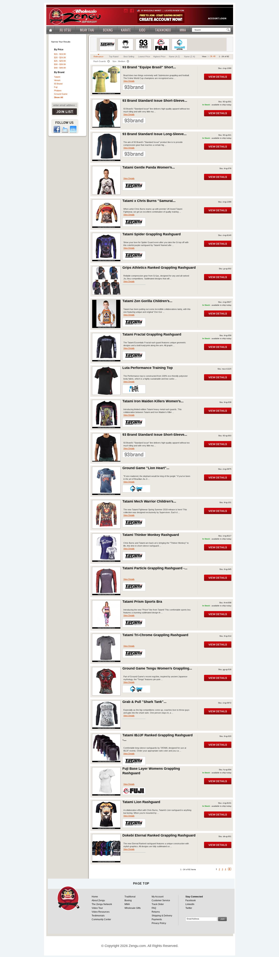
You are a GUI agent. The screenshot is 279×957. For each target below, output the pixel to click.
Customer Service (161, 900)
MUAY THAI (87, 30)
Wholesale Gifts (133, 908)
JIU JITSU (65, 30)
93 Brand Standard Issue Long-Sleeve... (154, 134)
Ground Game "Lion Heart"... (145, 468)
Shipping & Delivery (162, 915)
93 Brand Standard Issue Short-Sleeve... (154, 100)
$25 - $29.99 (60, 61)
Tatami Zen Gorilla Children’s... (147, 301)
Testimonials (98, 915)
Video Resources (101, 912)
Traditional (130, 896)
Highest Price (159, 56)
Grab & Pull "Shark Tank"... (144, 702)
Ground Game (60, 94)
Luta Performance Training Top (147, 368)
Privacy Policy (159, 923)
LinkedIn (189, 904)
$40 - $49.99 (60, 68)
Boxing (128, 900)
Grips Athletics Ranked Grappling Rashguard (159, 267)
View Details (129, 81)
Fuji (55, 87)
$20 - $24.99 (60, 57)
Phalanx (57, 90)
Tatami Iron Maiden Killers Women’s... (153, 401)
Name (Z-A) (189, 56)
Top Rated (113, 56)
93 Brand (58, 84)
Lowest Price (144, 56)
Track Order (158, 904)
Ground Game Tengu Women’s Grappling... (157, 668)
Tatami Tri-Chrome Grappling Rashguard (155, 635)
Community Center (101, 919)
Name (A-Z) (174, 56)
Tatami (57, 77)
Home (95, 896)
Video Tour (97, 908)
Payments (157, 919)
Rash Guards (99, 61)
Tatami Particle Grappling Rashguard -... (154, 568)
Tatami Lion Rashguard (141, 802)
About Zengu (98, 900)
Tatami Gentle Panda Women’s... (148, 167)
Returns (156, 912)
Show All (58, 97)
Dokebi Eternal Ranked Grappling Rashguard (158, 835)
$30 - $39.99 (60, 64)
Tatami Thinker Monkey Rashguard (150, 535)
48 (214, 56)
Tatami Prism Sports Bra (142, 601)
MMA (127, 904)
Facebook (190, 900)
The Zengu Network (102, 904)
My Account (157, 896)
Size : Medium (118, 61)
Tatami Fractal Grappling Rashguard (151, 334)
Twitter (188, 908)
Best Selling (129, 56)
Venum (57, 80)
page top (141, 883)
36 (211, 56)
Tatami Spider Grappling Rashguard (151, 234)
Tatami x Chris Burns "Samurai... (149, 201)
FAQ (154, 908)
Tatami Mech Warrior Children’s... (149, 501)
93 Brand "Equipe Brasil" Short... (149, 67)
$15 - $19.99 (60, 54)
